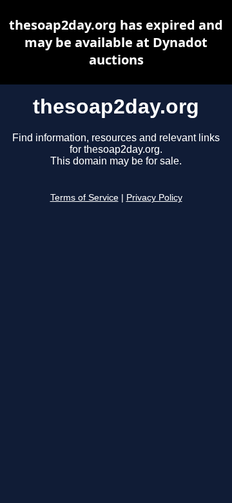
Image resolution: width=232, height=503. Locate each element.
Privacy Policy (154, 197)
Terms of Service (84, 197)
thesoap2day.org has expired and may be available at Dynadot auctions (116, 42)
